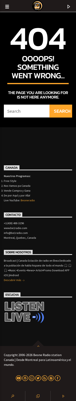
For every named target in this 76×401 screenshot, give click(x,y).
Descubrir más (13, 280)
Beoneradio (28, 200)
